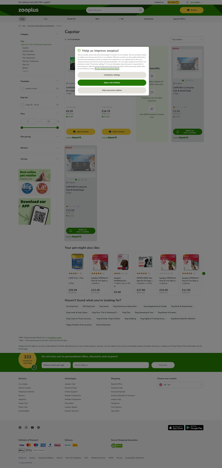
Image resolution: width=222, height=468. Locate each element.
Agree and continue (112, 82)
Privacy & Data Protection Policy (107, 69)
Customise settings (112, 75)
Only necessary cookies (112, 90)
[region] (112, 71)
